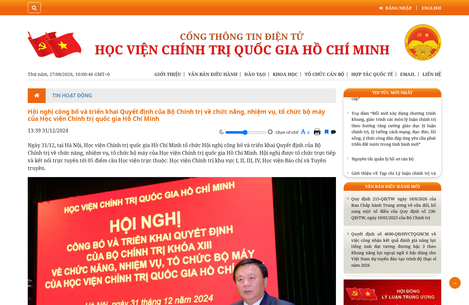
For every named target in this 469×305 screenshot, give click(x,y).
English (431, 8)
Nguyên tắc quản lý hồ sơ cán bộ (383, 156)
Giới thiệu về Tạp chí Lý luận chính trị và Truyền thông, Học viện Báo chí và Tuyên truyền (394, 176)
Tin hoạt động (72, 95)
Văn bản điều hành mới (392, 186)
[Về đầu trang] (455, 283)
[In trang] (318, 131)
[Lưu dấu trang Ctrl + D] (326, 131)
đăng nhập (398, 8)
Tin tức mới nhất (392, 92)
